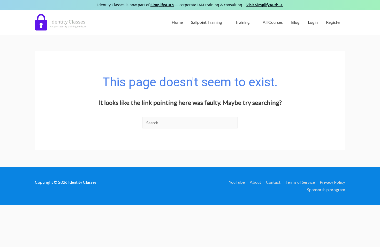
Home (177, 22)
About (255, 182)
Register (333, 22)
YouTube (237, 182)
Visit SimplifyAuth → (264, 4)
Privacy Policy (332, 182)
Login (313, 22)
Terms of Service (300, 182)
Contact (273, 182)
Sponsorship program (326, 189)
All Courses (273, 22)
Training (242, 22)
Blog (295, 22)
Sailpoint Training (206, 22)
